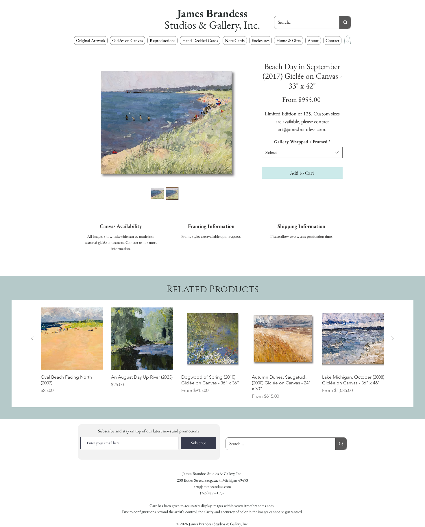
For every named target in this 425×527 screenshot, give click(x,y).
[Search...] (345, 22)
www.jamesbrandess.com (254, 505)
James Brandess (212, 13)
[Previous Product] (32, 338)
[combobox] (302, 152)
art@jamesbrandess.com (212, 486)
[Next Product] (392, 338)
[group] (212, 353)
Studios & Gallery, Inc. (212, 25)
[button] (162, 40)
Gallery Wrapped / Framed (302, 142)
